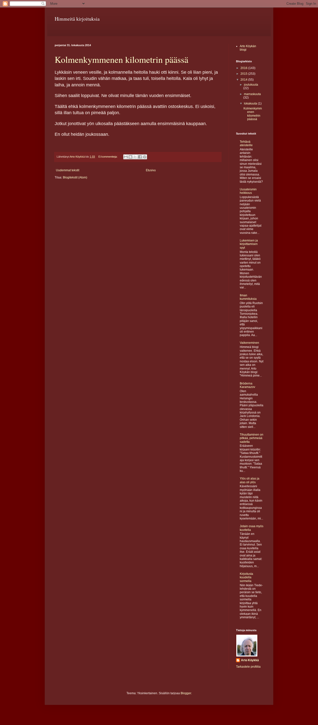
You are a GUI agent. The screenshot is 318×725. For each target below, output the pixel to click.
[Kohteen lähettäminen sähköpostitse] (125, 156)
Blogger (186, 693)
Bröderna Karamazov (247, 385)
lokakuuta (251, 103)
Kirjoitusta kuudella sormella (246, 577)
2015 (244, 73)
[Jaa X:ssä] (135, 156)
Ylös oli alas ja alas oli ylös (249, 480)
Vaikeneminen (249, 343)
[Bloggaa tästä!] (130, 156)
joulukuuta (251, 84)
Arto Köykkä (250, 660)
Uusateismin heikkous (248, 191)
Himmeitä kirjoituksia (77, 18)
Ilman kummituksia (248, 297)
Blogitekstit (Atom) (75, 177)
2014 (244, 79)
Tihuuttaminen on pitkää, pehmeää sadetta (251, 438)
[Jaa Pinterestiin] (144, 156)
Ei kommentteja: (108, 156)
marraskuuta (252, 94)
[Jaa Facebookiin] (139, 156)
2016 (244, 68)
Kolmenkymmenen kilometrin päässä (121, 59)
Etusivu (151, 170)
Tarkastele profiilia (248, 666)
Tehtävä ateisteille (246, 143)
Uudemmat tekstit (67, 170)
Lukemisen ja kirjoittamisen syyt (249, 244)
